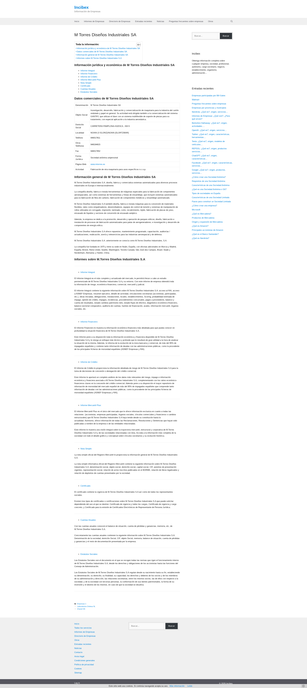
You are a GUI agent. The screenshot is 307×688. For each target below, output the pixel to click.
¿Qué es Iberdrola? (200, 238)
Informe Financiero (88, 74)
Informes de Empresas (94, 21)
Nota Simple (85, 83)
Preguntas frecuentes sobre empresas (186, 21)
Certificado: (85, 486)
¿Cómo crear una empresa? (204, 205)
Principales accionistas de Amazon (207, 230)
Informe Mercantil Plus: (90, 405)
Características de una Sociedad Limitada (210, 197)
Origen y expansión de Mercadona (207, 222)
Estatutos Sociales (88, 92)
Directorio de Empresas (119, 21)
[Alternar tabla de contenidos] (137, 45)
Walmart (195, 100)
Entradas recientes (143, 21)
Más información (177, 686)
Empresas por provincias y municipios (209, 108)
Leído (189, 686)
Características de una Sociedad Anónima (210, 185)
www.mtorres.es (98, 164)
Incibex (81, 7)
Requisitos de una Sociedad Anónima (208, 181)
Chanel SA (81, 609)
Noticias (160, 21)
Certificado (85, 86)
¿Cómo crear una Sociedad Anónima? (209, 177)
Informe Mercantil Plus (90, 80)
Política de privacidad (84, 664)
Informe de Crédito (88, 77)
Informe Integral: (87, 272)
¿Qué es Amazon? (200, 226)
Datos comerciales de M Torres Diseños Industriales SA (102, 51)
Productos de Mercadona (203, 218)
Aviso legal (79, 656)
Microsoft (196, 210)
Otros (210, 21)
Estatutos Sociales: (89, 554)
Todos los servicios (83, 628)
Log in (77, 683)
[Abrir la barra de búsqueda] (231, 21)
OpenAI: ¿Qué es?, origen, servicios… (209, 130)
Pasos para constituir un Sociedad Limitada (211, 201)
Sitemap (78, 673)
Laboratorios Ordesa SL (86, 606)
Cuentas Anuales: (88, 520)
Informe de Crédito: (89, 362)
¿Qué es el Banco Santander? (205, 234)
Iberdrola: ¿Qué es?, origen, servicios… (210, 112)
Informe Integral (87, 71)
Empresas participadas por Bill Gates (208, 95)
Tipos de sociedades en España (206, 193)
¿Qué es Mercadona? (201, 214)
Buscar (226, 36)
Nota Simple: (86, 449)
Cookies (78, 669)
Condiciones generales (84, 660)
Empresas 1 (81, 604)
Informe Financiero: (89, 322)
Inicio (76, 21)
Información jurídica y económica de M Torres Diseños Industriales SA (108, 48)
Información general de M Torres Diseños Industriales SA (102, 55)
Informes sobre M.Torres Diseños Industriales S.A (99, 58)
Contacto (78, 652)
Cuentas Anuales (88, 89)
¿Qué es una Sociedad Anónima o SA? (209, 189)
